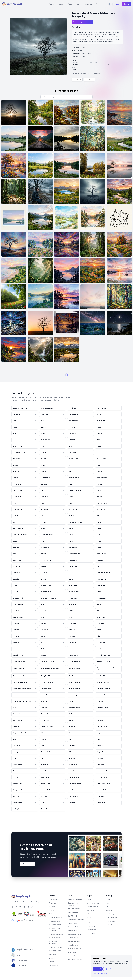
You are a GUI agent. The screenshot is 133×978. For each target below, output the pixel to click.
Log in (118, 4)
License (74, 73)
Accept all (98, 969)
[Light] (113, 4)
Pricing (104, 4)
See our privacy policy (100, 973)
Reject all (108, 969)
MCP (97, 4)
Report (89, 53)
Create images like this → (82, 22)
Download (90, 79)
